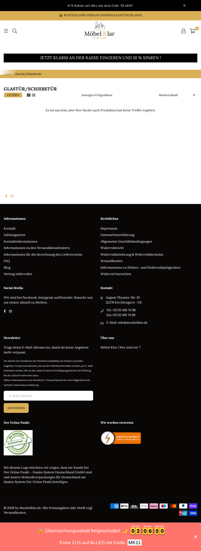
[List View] (33, 94)
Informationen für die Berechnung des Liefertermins (43, 254)
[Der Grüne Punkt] (18, 454)
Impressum (108, 228)
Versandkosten (111, 261)
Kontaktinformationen (21, 241)
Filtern (13, 95)
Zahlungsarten (14, 235)
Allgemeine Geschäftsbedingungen (126, 241)
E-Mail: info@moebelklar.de (127, 322)
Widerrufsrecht (112, 248)
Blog (7, 267)
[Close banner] (196, 537)
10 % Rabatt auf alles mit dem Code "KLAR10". (100, 5)
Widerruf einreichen (115, 274)
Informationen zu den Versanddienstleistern (37, 248)
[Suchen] (14, 31)
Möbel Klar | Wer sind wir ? (120, 347)
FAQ (7, 261)
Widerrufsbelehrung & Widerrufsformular (131, 254)
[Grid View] (28, 94)
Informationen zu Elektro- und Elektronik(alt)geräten (140, 267)
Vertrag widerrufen (18, 274)
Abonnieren (16, 408)
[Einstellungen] (183, 31)
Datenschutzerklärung (117, 235)
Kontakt (10, 228)
